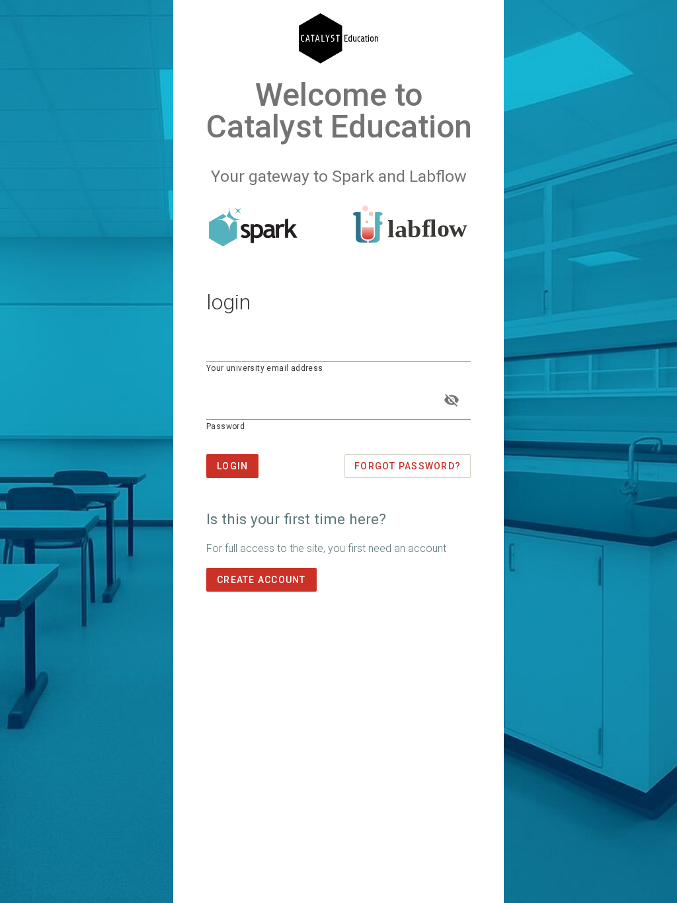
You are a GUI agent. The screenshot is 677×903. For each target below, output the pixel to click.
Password (225, 426)
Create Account (261, 579)
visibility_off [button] (451, 400)
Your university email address (264, 368)
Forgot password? (407, 466)
